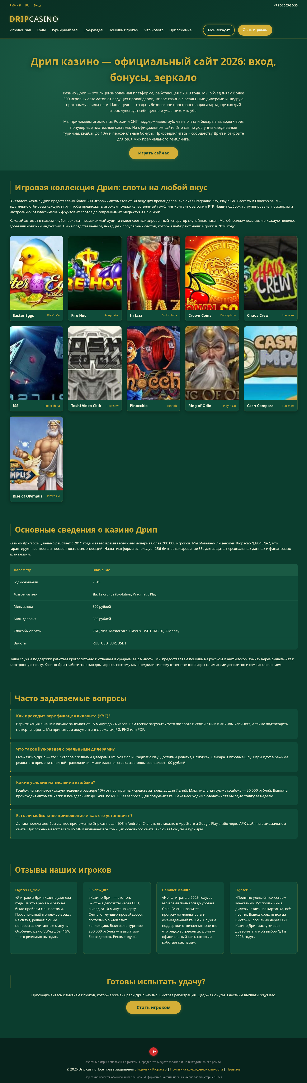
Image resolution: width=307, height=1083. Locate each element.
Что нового (154, 30)
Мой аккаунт (219, 30)
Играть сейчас (153, 153)
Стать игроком (255, 29)
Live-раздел (93, 30)
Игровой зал (20, 30)
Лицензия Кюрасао (151, 1069)
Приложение (180, 30)
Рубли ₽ (15, 5)
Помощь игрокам (123, 30)
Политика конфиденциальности (196, 1069)
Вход (37, 5)
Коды (41, 30)
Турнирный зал (65, 30)
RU (27, 5)
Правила (233, 1069)
